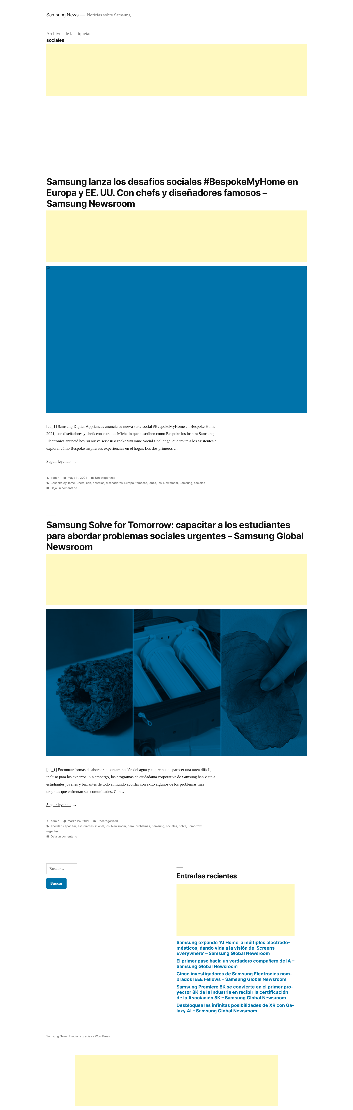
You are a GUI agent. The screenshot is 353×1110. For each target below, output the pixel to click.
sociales (199, 483)
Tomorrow (195, 826)
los (160, 483)
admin (55, 478)
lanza (152, 483)
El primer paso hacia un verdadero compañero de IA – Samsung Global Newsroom (235, 963)
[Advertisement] (156, 70)
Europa (129, 483)
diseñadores (114, 483)
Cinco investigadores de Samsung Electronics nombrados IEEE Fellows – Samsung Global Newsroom (234, 976)
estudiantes (86, 826)
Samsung (186, 483)
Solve (182, 826)
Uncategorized (105, 478)
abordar (56, 826)
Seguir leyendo (61, 461)
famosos (141, 483)
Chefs (80, 483)
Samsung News (62, 14)
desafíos (98, 483)
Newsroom (170, 483)
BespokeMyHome (63, 483)
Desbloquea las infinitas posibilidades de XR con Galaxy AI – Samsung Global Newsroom (235, 1008)
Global (99, 826)
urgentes (52, 831)
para (131, 826)
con (88, 483)
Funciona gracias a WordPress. (89, 1036)
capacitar (69, 826)
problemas (143, 826)
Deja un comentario (64, 488)
